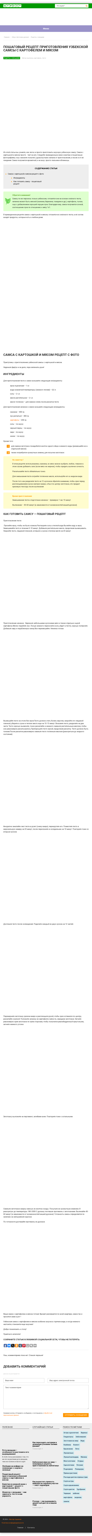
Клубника (67, 1445)
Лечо (77, 1449)
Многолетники (69, 1461)
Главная (20, 1528)
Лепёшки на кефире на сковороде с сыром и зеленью (12, 1468)
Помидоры (79, 1469)
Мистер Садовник (15, 1519)
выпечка (30, 58)
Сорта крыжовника (71, 1485)
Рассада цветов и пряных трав (76, 1477)
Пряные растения (70, 1473)
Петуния (80, 1465)
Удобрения (81, 1489)
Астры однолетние (71, 1433)
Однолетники (69, 1465)
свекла (66, 1501)
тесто (44, 58)
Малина (84, 1457)
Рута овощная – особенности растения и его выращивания (15, 1452)
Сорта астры (69, 1481)
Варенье (84, 1433)
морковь (78, 1497)
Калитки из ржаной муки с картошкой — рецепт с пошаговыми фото (14, 1486)
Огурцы (80, 1461)
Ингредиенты (19, 178)
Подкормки (68, 1469)
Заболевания (81, 1437)
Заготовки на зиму (71, 1441)
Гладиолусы (68, 1437)
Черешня (67, 1493)
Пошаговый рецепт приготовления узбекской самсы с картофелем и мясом (14, 1477)
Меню (46, 28)
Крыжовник (68, 1449)
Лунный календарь (71, 1457)
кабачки (76, 1493)
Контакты (31, 1528)
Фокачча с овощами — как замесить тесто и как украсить (14, 1494)
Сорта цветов (69, 1489)
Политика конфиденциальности (13, 1523)
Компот (76, 1445)
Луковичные (68, 1453)
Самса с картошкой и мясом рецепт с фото (26, 174)
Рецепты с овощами (12, 58)
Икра (82, 1441)
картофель (37, 58)
